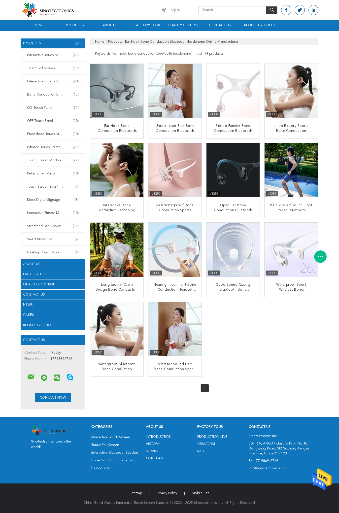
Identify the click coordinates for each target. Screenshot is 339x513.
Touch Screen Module (53, 160)
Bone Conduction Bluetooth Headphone (54, 94)
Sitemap (136, 493)
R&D (200, 451)
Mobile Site (200, 493)
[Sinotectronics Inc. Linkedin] (313, 10)
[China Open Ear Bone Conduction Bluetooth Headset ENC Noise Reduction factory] (233, 170)
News (28, 305)
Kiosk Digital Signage (53, 200)
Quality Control (184, 25)
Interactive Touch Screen (53, 55)
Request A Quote (260, 25)
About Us (111, 25)
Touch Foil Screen (53, 68)
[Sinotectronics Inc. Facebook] (286, 10)
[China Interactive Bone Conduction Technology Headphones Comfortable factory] (117, 170)
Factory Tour (147, 25)
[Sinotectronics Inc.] (30, 377)
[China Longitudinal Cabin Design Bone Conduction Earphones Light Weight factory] (117, 250)
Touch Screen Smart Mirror (53, 186)
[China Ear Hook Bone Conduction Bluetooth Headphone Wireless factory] (117, 91)
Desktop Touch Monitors (53, 252)
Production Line (212, 437)
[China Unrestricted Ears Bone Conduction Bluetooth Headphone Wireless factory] (175, 91)
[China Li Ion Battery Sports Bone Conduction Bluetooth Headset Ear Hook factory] (292, 91)
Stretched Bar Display (53, 226)
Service (152, 451)
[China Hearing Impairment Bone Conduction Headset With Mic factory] (175, 250)
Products (75, 25)
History (153, 444)
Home (39, 25)
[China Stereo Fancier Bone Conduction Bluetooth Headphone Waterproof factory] (233, 91)
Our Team (155, 458)
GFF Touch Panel (53, 121)
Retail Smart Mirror (53, 173)
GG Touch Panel (53, 107)
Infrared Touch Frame (53, 147)
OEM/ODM (206, 444)
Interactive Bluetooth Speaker (53, 81)
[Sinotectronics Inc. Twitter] (300, 10)
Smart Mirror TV (53, 239)
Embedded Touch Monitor (53, 134)
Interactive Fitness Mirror (53, 213)
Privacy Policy (167, 493)
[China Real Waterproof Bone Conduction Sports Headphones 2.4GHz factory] (175, 170)
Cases (28, 315)
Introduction (158, 437)
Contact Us (220, 25)
